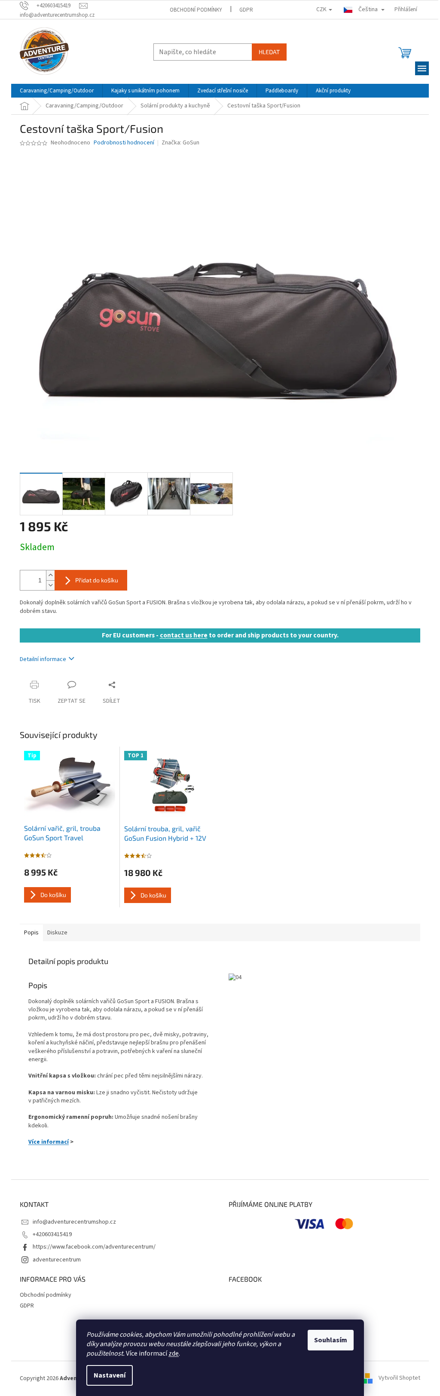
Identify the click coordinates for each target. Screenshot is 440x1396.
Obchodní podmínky (196, 10)
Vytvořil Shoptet (399, 1378)
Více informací (48, 1142)
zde (173, 1353)
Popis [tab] (31, 932)
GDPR (246, 10)
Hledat (269, 51)
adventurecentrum (57, 1259)
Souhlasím (330, 1340)
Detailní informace (43, 659)
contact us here (184, 635)
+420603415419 (52, 1234)
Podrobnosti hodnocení (124, 143)
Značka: (180, 142)
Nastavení (109, 1375)
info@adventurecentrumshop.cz (74, 1222)
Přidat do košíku (96, 580)
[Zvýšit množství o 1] (50, 575)
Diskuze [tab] (57, 932)
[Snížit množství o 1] (50, 585)
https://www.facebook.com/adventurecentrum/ (94, 1247)
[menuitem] (56, 91)
